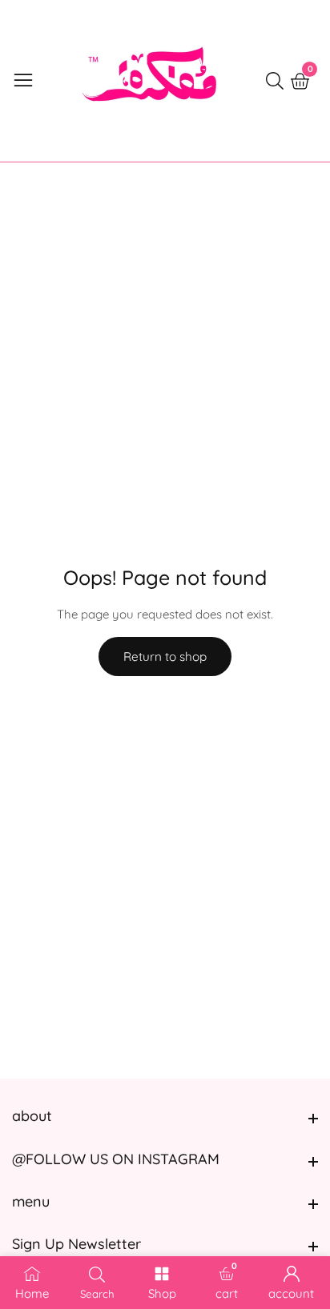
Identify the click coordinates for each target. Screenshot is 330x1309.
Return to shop (165, 656)
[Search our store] (278, 81)
